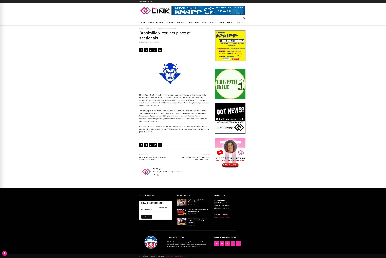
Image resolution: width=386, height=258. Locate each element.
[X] (146, 50)
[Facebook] (141, 50)
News (216, 217)
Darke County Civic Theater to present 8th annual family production (153, 158)
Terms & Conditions (179, 256)
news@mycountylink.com (176, 172)
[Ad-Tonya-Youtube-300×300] (230, 168)
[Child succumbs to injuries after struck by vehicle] (181, 211)
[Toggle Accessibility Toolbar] (4, 253)
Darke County (148, 28)
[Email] (155, 50)
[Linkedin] (151, 50)
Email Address (146, 210)
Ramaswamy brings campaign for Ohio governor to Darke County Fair (197, 221)
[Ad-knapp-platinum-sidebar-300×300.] (230, 60)
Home (141, 28)
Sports (221, 217)
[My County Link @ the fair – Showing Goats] (181, 202)
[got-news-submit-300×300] (230, 133)
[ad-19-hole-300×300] (230, 98)
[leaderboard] (209, 10)
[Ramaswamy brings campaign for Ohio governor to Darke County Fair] (181, 221)
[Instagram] (222, 243)
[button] (244, 17)
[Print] (160, 50)
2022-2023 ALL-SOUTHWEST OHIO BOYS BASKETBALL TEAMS (195, 158)
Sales (228, 217)
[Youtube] (238, 243)
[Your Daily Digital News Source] (155, 10)
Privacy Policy (169, 256)
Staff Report (144, 42)
